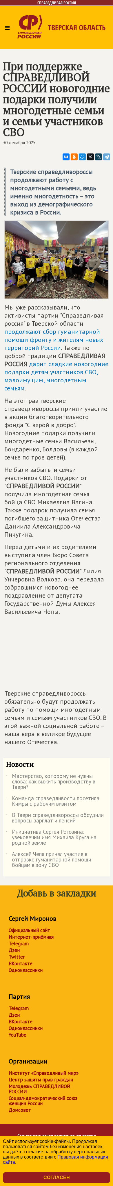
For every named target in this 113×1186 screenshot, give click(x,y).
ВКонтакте (20, 963)
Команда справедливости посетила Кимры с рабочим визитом (52, 801)
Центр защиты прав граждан (41, 1079)
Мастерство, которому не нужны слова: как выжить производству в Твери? (50, 781)
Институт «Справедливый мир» (44, 1073)
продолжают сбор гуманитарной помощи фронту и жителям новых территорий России (53, 339)
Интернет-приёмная (31, 936)
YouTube (17, 1034)
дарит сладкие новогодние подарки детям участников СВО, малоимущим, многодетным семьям (56, 376)
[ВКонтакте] (66, 156)
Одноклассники (26, 970)
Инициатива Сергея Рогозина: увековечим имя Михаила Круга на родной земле (51, 837)
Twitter (17, 956)
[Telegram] (106, 156)
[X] (90, 156)
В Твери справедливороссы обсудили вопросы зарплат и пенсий (55, 818)
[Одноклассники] (74, 156)
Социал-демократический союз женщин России (43, 1101)
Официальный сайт (29, 930)
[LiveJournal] (98, 156)
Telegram (19, 943)
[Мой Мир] (82, 156)
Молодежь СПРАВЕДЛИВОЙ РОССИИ (39, 1089)
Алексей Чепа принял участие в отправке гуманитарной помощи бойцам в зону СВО (48, 859)
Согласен (56, 1177)
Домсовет (20, 1110)
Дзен (14, 950)
